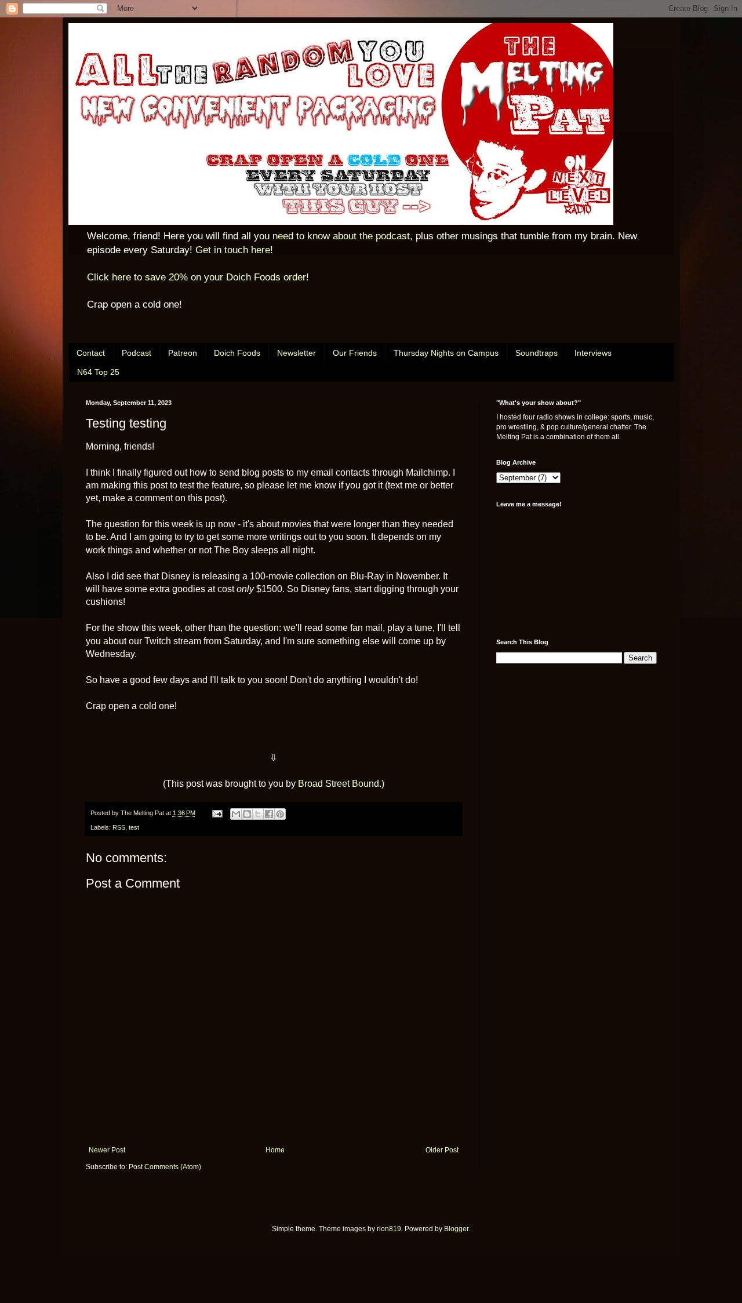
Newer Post (107, 1150)
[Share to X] (258, 814)
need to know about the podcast (341, 236)
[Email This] (236, 814)
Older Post (442, 1150)
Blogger (456, 1229)
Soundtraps (536, 352)
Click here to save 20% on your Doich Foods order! (198, 277)
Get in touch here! (234, 250)
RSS (118, 827)
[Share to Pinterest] (280, 814)
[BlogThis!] (247, 814)
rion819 (389, 1229)
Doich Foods (237, 352)
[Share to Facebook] (269, 814)
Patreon (182, 352)
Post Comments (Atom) (165, 1167)
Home (275, 1150)
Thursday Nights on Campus (446, 352)
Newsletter (296, 352)
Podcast (136, 352)
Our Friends (355, 352)
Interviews (593, 352)
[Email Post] (216, 812)
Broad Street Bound (338, 784)
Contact (91, 352)
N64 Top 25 (98, 372)
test (134, 827)
